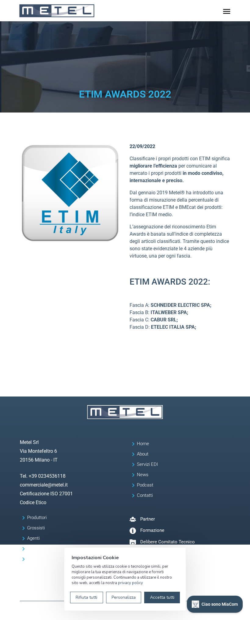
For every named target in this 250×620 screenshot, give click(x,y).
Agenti (33, 538)
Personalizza (124, 597)
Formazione (152, 530)
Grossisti (36, 528)
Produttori (37, 517)
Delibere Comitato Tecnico (167, 542)
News (142, 474)
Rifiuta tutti (86, 597)
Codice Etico (33, 502)
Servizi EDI (147, 464)
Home (143, 443)
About (142, 454)
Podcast (145, 485)
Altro (31, 559)
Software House (43, 548)
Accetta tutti (162, 597)
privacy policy (130, 583)
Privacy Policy (59, 612)
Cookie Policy (84, 612)
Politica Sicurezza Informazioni (124, 612)
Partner (147, 519)
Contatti (145, 495)
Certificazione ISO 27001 (46, 494)
